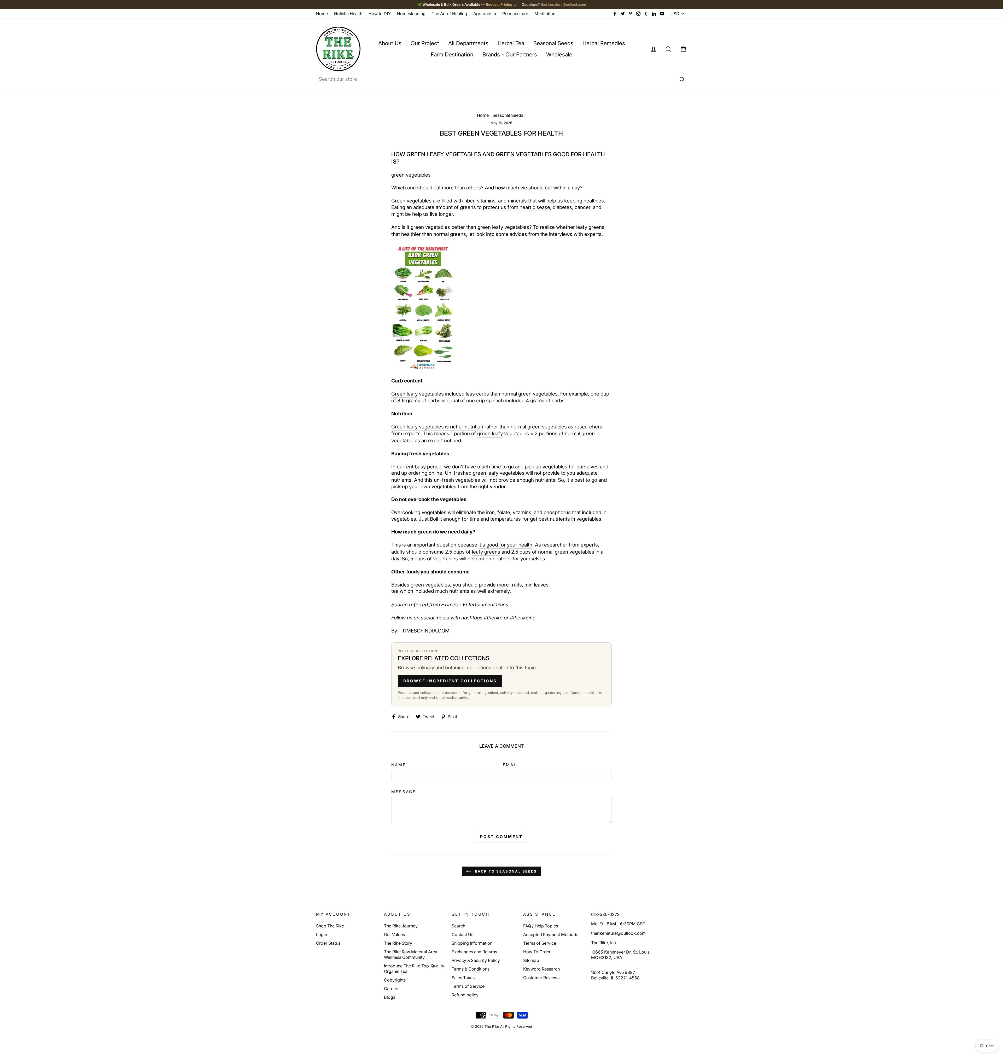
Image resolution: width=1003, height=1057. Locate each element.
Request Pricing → (501, 4)
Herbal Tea (511, 43)
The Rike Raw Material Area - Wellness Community (412, 954)
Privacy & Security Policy (476, 960)
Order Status (328, 943)
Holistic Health (348, 13)
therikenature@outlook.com (563, 4)
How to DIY (380, 13)
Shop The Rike (330, 925)
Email (511, 764)
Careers (391, 988)
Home (322, 13)
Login (321, 934)
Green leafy (404, 394)
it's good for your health (505, 545)
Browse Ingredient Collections (450, 680)
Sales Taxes (463, 977)
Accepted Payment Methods (550, 934)
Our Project (425, 43)
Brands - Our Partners (509, 54)
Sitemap (531, 960)
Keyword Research (541, 969)
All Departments (468, 43)
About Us (389, 43)
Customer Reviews (541, 977)
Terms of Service (468, 986)
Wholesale (559, 54)
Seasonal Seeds (553, 43)
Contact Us (462, 934)
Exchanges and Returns (474, 951)
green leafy (490, 434)
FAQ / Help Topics (540, 925)
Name (398, 764)
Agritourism (484, 13)
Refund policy (465, 994)
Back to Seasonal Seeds (505, 871)
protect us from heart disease (516, 207)
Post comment (501, 836)
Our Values (394, 934)
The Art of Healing (449, 13)
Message (403, 791)
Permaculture (515, 13)
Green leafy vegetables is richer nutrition (437, 427)
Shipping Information (472, 943)
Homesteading (411, 13)
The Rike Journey (401, 925)
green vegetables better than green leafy (457, 227)
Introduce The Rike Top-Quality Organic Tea (414, 968)
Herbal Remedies (603, 43)
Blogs (389, 997)
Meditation (544, 13)
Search (458, 925)
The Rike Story (398, 943)
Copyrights (395, 980)
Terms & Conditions (470, 969)
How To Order (537, 951)
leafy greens (590, 227)
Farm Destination (452, 54)
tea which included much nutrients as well (438, 591)
